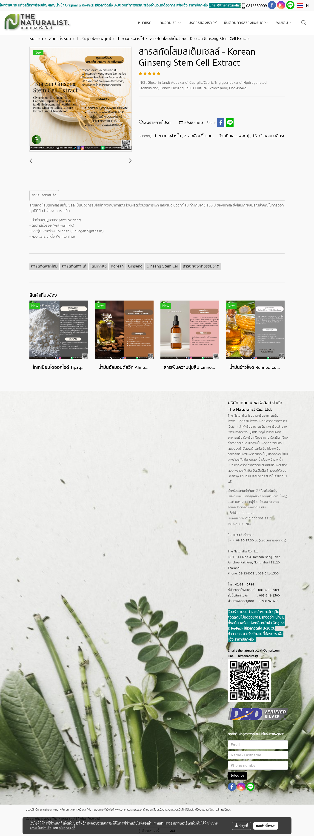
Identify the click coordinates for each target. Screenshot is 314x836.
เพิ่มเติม (282, 23)
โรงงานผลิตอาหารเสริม (263, 415)
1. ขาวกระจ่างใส (168, 136)
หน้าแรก (144, 23)
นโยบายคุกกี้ (67, 828)
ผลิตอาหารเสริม (255, 426)
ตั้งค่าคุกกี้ (241, 826)
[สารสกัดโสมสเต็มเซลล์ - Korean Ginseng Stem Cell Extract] (80, 99)
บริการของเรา (200, 23)
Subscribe (237, 775)
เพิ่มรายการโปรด (157, 123)
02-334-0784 (244, 584)
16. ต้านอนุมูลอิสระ (268, 136)
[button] (304, 22)
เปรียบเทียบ (193, 123)
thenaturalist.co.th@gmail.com (259, 650)
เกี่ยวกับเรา (168, 23)
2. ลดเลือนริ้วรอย (199, 136)
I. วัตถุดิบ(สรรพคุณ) (232, 136)
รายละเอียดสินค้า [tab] (44, 195)
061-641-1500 (269, 595)
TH (306, 5)
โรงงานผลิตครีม (238, 421)
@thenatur (245, 656)
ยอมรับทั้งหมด (265, 826)
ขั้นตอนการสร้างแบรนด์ (244, 23)
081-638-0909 (268, 590)
